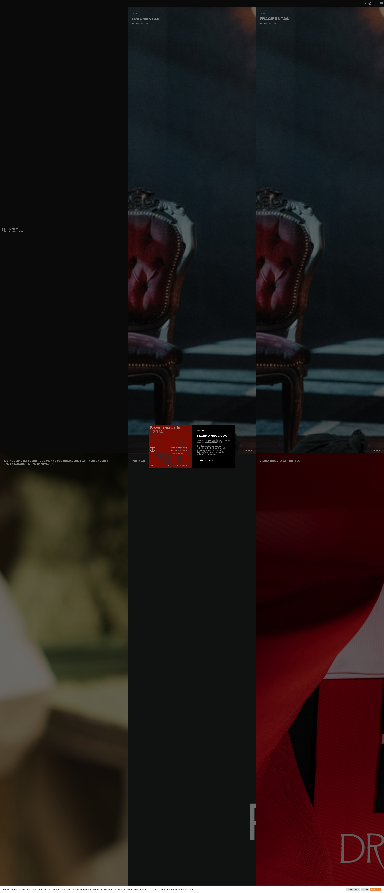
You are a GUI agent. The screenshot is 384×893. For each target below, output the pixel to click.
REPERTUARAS (206, 460)
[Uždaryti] (231, 428)
